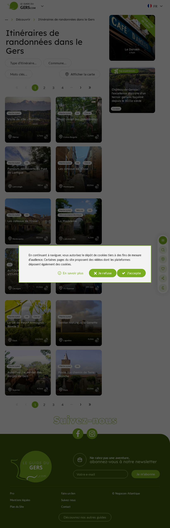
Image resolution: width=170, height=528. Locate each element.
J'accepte (134, 273)
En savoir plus (73, 273)
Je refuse (105, 273)
